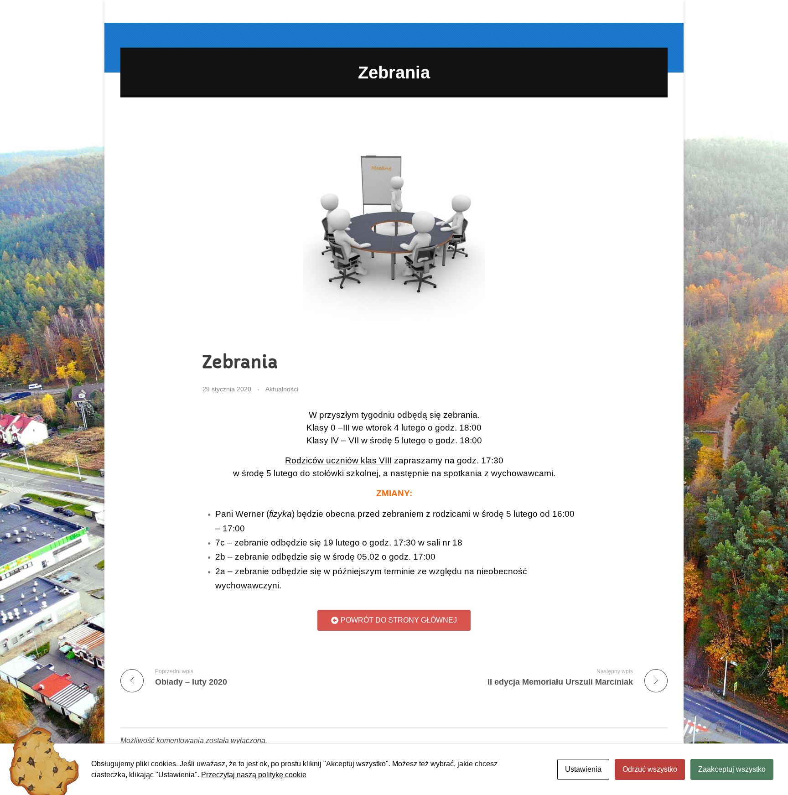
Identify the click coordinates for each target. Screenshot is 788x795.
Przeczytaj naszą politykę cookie (253, 775)
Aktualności (281, 389)
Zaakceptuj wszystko (732, 769)
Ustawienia (583, 769)
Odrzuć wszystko (649, 769)
